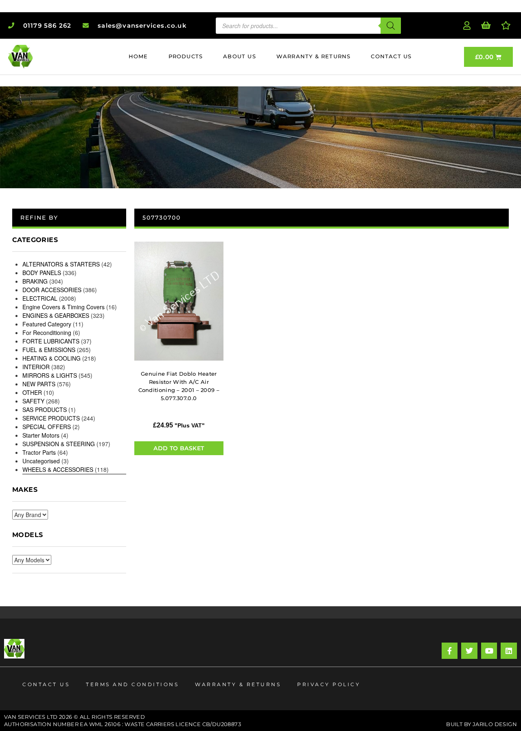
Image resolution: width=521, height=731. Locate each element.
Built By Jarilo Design (481, 724)
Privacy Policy (328, 684)
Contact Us (391, 56)
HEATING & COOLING (51, 358)
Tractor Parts (39, 452)
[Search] (391, 26)
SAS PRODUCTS (44, 409)
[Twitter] (469, 651)
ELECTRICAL (39, 298)
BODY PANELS (41, 273)
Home (138, 56)
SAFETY (33, 401)
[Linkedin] (509, 651)
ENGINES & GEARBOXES (55, 315)
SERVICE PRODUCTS (51, 418)
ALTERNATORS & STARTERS (61, 264)
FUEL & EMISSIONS (48, 350)
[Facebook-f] (450, 651)
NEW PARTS (38, 384)
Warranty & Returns (313, 56)
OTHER (32, 392)
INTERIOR (36, 367)
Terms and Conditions (132, 684)
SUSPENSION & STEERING (58, 444)
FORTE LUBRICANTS (50, 341)
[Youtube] (489, 651)
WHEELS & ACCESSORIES (57, 469)
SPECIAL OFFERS (46, 427)
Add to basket (178, 448)
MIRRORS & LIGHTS (49, 375)
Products (186, 56)
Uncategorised (41, 461)
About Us (239, 56)
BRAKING (35, 281)
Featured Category (46, 324)
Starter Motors (40, 435)
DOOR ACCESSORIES (51, 290)
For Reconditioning (46, 332)
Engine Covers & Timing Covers (63, 307)
